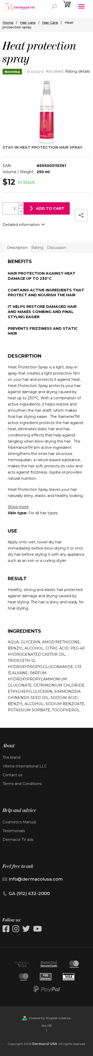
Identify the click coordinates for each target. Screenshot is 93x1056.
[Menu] (81, 6)
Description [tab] (17, 247)
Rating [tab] (37, 247)
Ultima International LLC (25, 766)
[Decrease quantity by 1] (21, 211)
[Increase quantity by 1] (21, 205)
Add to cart (50, 208)
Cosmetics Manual (19, 822)
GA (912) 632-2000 (29, 893)
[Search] (54, 6)
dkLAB (47, 1025)
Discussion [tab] (56, 247)
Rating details (77, 71)
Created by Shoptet (43, 1018)
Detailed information (21, 224)
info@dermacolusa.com (36, 879)
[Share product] (81, 215)
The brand (11, 757)
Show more (18, 506)
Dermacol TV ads (18, 839)
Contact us (12, 775)
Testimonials (14, 831)
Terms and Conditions (22, 783)
